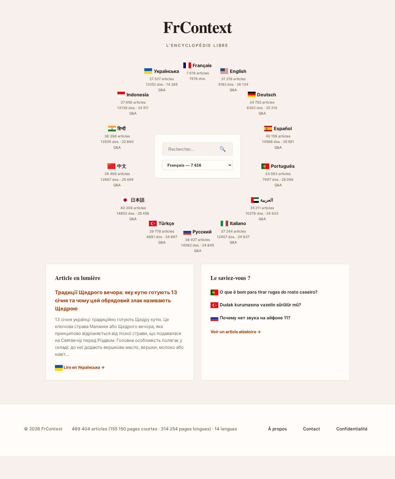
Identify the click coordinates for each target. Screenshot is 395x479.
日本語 (138, 200)
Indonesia (138, 94)
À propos (277, 429)
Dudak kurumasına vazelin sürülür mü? (260, 304)
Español (282, 128)
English (238, 71)
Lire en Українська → (84, 367)
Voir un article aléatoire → (236, 331)
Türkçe (166, 223)
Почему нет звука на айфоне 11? (255, 317)
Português (282, 166)
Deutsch (266, 94)
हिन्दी (121, 128)
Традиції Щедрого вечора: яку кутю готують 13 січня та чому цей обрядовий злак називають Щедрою (116, 300)
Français (202, 65)
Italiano (238, 223)
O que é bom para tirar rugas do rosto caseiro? (269, 292)
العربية (266, 200)
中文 (121, 166)
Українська (166, 71)
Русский (202, 232)
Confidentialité (352, 429)
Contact (311, 429)
